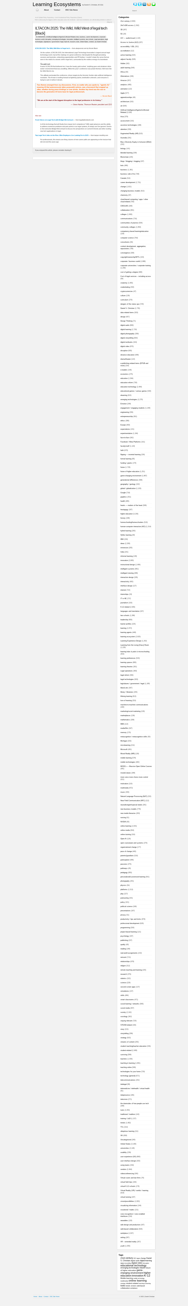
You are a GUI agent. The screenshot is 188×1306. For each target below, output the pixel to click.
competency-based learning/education (134, 231)
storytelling (124, 1033)
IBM (122, 539)
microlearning (125, 745)
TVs (122, 1127)
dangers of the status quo (129, 304)
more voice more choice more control (134, 777)
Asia (122, 117)
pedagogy (124, 872)
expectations (125, 429)
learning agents (126, 632)
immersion (124, 548)
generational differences (129, 480)
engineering (124, 412)
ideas (122, 543)
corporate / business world (130, 261)
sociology (124, 1016)
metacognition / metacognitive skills (133, 737)
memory (123, 732)
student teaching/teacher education (133, 1046)
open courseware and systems (131, 843)
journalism (124, 603)
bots (77, 37)
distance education (127, 355)
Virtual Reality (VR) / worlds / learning (134, 1190)
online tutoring (125, 834)
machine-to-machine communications (134, 705)
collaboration (125, 210)
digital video (124, 346)
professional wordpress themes (94, 1302)
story (122, 1029)
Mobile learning (126, 1278)
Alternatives (124, 76)
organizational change (128, 847)
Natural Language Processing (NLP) (133, 796)
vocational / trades (127, 1210)
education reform (126, 382)
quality (122, 944)
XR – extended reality (128, 1242)
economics (124, 374)
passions (123, 864)
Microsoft (123, 749)
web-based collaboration (129, 1229)
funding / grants (126, 463)
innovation (70, 39)
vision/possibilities (127, 1201)
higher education (126, 514)
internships (124, 594)
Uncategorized (125, 1140)
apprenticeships (126, 97)
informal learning (126, 556)
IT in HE (123, 598)
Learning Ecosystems (57, 4)
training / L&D (125, 1118)
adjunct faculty (125, 59)
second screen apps (127, 987)
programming (125, 928)
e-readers (123, 370)
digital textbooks (126, 342)
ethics (122, 421)
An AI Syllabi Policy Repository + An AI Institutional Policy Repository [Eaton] (58, 17)
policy (122, 902)
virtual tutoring (125, 1197)
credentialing (125, 287)
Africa (122, 72)
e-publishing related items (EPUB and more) (134, 364)
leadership (124, 620)
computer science (127, 238)
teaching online (126, 1067)
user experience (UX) (128, 1157)
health (122, 501)
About (46, 10)
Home (35, 1296)
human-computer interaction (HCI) (132, 526)
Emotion (123, 404)
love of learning (126, 700)
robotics (123, 978)
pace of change (126, 851)
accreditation (125, 51)
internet (123, 590)
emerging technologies (59, 39)
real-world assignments (128, 953)
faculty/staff (124, 446)
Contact (57, 10)
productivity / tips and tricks (130, 919)
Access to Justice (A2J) (129, 42)
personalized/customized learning (132, 877)
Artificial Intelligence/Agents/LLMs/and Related (61, 37)
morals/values (125, 773)
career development (92, 37)
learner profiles (125, 624)
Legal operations (99, 39)
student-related (125, 1050)
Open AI (66, 41)
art (121, 106)
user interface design (128, 1161)
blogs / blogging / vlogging (130, 161)
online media (125, 830)
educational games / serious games (133, 391)
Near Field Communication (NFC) (132, 801)
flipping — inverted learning (130, 454)
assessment (125, 121)
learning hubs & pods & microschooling (134, 652)
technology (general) (127, 1076)
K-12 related (124, 607)
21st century (125, 21)
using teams (125, 1165)
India (122, 552)
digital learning (125, 329)
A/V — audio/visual (127, 38)
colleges (123, 214)
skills (122, 995)
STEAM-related (126, 1025)
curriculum (124, 300)
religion (123, 966)
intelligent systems (79, 39)
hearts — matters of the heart (131, 505)
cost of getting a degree (129, 272)
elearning (123, 395)
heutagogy (124, 510)
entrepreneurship (126, 416)
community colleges (127, 227)
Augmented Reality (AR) (129, 133)
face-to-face (124, 438)
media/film (124, 728)
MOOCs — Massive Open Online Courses (136, 766)
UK (121, 1135)
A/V (135, 1258)
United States (84, 41)
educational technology (133, 1265)
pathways (124, 868)
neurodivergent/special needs (131, 805)
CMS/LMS (124, 206)
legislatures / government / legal (53, 41)
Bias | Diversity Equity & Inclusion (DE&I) (135, 142)
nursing (123, 817)
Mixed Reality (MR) (127, 754)
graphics (123, 497)
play (122, 894)
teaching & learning (127, 1063)
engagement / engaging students (132, 408)
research (72, 41)
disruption (48, 39)
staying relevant (126, 1021)
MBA (122, 724)
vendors (91, 41)
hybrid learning (125, 531)
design (122, 317)
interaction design (127, 577)
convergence (125, 253)
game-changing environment (130, 476)
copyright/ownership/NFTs (130, 257)
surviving (123, 1055)
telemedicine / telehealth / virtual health (135, 1088)
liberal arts (124, 688)
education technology (128, 387)
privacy (123, 915)
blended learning (126, 153)
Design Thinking (126, 321)
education (124, 378)
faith (122, 450)
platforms (123, 889)
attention (123, 129)
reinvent (123, 957)
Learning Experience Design (130, 641)
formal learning (125, 459)
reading (123, 949)
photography (125, 881)
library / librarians (126, 692)
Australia (123, 138)
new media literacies (128, 813)
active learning (125, 55)
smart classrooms (127, 1000)
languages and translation (129, 611)
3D (121, 30)
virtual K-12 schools (127, 1186)
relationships (125, 961)
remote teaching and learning (131, 970)
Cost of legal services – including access (135, 276)
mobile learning (126, 758)
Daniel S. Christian (127, 308)
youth (122, 1246)
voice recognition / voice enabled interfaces (132, 1215)
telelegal (123, 1084)
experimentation (126, 433)
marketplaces (125, 715)
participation (124, 860)
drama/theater (125, 359)
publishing (124, 940)
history (122, 518)
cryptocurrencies (126, 291)
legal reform (124, 675)
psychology (124, 936)
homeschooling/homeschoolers (131, 522)
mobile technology (139, 1278)
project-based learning (128, 932)
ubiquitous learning (127, 1131)
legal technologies (127, 679)
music (122, 792)
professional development (129, 923)
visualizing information (128, 1205)
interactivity (124, 581)
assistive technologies (128, 125)
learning (123, 628)
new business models (128, 809)
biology (123, 148)
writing (122, 1237)
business (82, 37)
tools (77, 41)
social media (125, 1008)
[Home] (37, 10)
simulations (124, 991)
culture (122, 296)
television (124, 1099)
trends (122, 1123)
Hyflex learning (125, 535)
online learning (125, 826)
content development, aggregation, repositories (133, 247)
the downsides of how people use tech (134, 1103)
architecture (124, 102)
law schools (89, 39)
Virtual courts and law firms (130, 1178)
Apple (122, 93)
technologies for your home (130, 1071)
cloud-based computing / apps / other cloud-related (134, 200)
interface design (126, 586)
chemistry (124, 195)
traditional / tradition (127, 1114)
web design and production (130, 1225)
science (123, 983)
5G (121, 34)
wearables (124, 1220)
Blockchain (124, 157)
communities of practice (129, 223)
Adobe (122, 63)
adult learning (125, 68)
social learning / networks (129, 1004)
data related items (127, 312)
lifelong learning (126, 696)
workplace (124, 1233)
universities (124, 1148)
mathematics (125, 720)
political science (126, 906)
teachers (123, 1059)
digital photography (127, 334)
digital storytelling (126, 338)
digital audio (124, 325)
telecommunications (127, 1080)
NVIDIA (123, 822)
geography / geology (127, 484)
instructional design (127, 565)
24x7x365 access (127, 25)
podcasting (124, 898)
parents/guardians (127, 856)
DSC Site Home (71, 10)
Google (123, 493)
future (122, 467)
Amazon (123, 80)
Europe (123, 425)
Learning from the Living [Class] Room (134, 645)
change (123, 187)
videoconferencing (127, 1173)
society (123, 1012)
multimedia (124, 788)
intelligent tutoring (127, 573)
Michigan (123, 741)
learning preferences (127, 658)
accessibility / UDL (127, 46)
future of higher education (129, 471)
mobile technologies (127, 762)
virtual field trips (126, 1182)
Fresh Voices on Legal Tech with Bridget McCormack (54, 120)
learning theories (126, 667)
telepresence (125, 1095)
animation (124, 89)
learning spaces (126, 662)
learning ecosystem (127, 637)
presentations (125, 911)
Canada (123, 178)
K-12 (147, 1275)
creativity (123, 283)
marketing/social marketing (130, 711)
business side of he (127, 174)
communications (126, 219)
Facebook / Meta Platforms (130, 442)
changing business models (130, 191)
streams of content (127, 1042)
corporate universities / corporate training (135, 265)
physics (123, 885)
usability (123, 1152)
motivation (124, 784)
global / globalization (128, 488)
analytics (123, 85)
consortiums (125, 242)
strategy (123, 1038)
